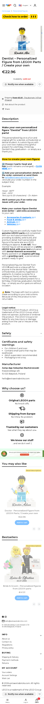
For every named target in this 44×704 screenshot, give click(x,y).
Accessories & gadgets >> (20, 217)
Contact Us (6, 642)
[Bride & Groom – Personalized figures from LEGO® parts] (22, 564)
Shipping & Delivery (10, 657)
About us (6, 639)
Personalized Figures (20, 11)
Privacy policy (8, 648)
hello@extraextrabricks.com (18, 177)
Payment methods (10, 660)
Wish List (6, 678)
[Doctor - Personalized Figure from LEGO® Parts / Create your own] (22, 488)
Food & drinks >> (15, 220)
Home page (6, 11)
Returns (5, 663)
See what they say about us (22, 430)
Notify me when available (20, 84)
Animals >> (12, 222)
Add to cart (22, 522)
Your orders (7, 672)
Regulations (7, 645)
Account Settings (9, 675)
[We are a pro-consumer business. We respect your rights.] (22, 456)
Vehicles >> (13, 224)
